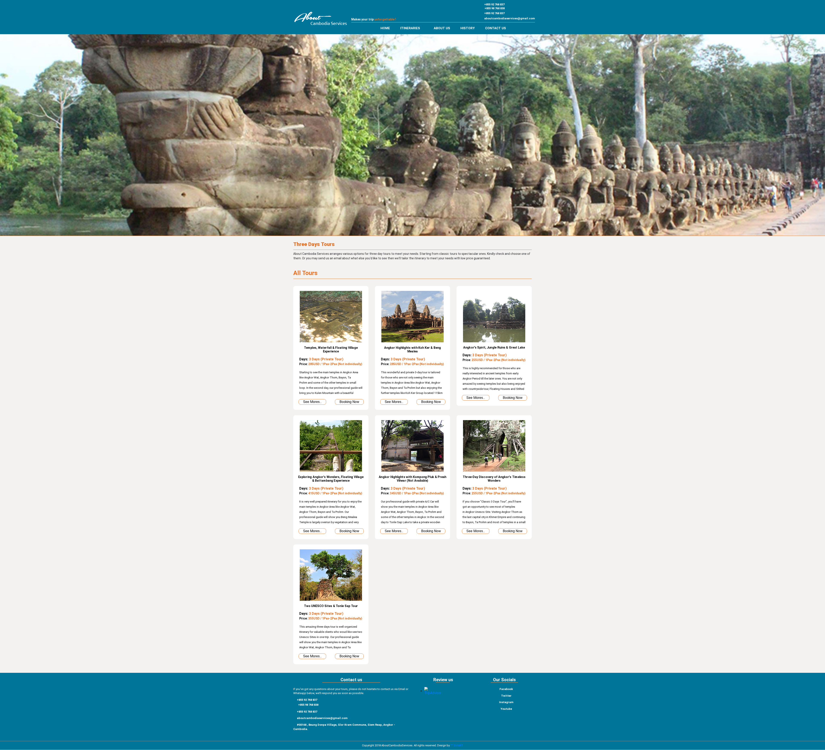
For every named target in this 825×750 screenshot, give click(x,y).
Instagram (506, 702)
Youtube (506, 708)
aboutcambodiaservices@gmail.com (509, 18)
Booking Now (349, 402)
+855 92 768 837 (494, 4)
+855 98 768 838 (494, 8)
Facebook (506, 689)
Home (385, 28)
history (467, 28)
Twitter (506, 695)
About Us (442, 28)
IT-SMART (456, 745)
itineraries (410, 28)
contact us (495, 28)
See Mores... (312, 402)
